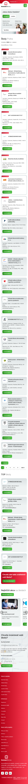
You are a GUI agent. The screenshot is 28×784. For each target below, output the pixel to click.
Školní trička (4, 739)
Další (26, 612)
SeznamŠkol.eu (4, 45)
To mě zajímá (7, 63)
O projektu (3, 711)
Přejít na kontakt (6, 665)
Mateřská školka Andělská (16, 159)
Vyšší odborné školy (7, 25)
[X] (6, 773)
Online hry (3, 748)
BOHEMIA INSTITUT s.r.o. (15, 319)
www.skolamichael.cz (10, 527)
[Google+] (10, 773)
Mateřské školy (6, 21)
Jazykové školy (18, 23)
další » (23, 467)
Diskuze (3, 714)
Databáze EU (13, 1)
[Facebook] (2, 773)
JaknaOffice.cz (4, 742)
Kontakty (3, 723)
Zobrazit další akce (7, 594)
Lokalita (13, 16)
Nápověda (3, 717)
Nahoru (5, 463)
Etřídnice (3, 733)
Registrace (3, 702)
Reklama (3, 708)
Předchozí (1, 612)
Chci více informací (8, 581)
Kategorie (6, 16)
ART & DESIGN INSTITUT (15, 115)
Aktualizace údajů (5, 705)
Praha (11, 45)
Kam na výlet (4, 751)
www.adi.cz (8, 564)
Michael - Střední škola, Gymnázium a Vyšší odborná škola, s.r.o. (16, 72)
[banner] (5, 4)
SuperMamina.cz (5, 745)
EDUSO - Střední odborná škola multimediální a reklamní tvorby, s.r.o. (15, 260)
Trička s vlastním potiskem (7, 736)
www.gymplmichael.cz (10, 489)
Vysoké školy (18, 25)
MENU (25, 5)
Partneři (3, 720)
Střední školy (6, 23)
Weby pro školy (4, 730)
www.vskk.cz (8, 545)
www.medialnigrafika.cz (10, 507)
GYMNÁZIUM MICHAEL (14, 136)
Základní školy (18, 21)
